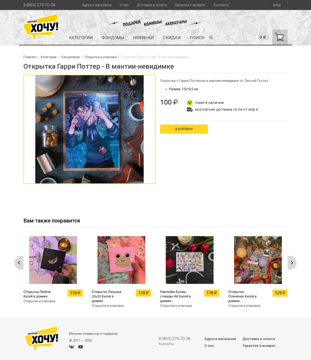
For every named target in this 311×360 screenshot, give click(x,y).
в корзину (184, 129)
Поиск (197, 37)
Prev (18, 263)
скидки (172, 37)
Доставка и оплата (152, 5)
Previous (19, 131)
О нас (124, 5)
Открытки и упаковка (101, 57)
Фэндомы (113, 37)
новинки (143, 37)
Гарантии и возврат (190, 5)
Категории (81, 37)
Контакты (221, 5)
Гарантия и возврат (259, 346)
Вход (276, 5)
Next (292, 263)
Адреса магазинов (97, 5)
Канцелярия (70, 57)
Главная (29, 57)
